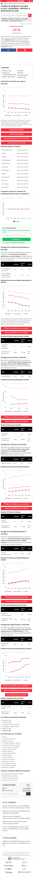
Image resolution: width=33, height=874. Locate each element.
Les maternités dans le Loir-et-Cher (16, 695)
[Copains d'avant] (8, 869)
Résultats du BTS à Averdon (9, 780)
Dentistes (20, 70)
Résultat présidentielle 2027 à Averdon (12, 774)
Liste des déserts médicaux (16, 130)
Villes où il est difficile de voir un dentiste (16, 421)
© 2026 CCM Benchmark (24, 855)
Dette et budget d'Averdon (9, 753)
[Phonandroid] (24, 872)
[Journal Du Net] (24, 862)
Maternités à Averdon (8, 761)
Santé (5, 788)
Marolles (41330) (6, 720)
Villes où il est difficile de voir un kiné (16, 601)
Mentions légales (7, 855)
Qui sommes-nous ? (8, 852)
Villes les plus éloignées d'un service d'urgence (16, 138)
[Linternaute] (8, 865)
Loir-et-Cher (21, 3)
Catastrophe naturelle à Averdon (11, 743)
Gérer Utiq (27, 854)
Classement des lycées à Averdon (11, 745)
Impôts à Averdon (7, 755)
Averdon (4, 737)
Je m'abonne (15, 239)
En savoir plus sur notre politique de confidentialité (13, 242)
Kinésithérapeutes (23, 75)
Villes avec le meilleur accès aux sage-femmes (17, 686)
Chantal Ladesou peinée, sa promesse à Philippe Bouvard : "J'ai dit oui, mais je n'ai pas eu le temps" (16, 806)
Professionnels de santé (10, 3)
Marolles (10, 18)
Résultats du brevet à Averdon (10, 778)
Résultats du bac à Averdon (9, 776)
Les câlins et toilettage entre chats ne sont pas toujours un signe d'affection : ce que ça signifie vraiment (15, 828)
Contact (15, 852)
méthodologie (25, 41)
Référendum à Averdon (8, 767)
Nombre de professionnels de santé (9, 73)
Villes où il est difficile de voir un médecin (16, 332)
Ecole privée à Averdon (8, 759)
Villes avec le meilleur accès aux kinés (17, 597)
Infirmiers (21, 73)
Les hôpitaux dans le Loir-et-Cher (16, 143)
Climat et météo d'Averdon (9, 749)
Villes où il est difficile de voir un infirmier (16, 508)
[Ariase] (8, 872)
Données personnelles (8, 854)
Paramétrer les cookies (19, 854)
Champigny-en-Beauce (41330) (10, 726)
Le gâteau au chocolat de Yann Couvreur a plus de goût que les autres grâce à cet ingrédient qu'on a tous (16, 843)
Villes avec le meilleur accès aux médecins (17, 328)
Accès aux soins (7, 70)
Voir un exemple (27, 788)
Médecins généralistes (9, 77)
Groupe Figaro (15, 855)
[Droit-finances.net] (24, 866)
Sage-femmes (22, 77)
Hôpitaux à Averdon (7, 741)
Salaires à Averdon (7, 751)
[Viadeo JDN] (24, 869)
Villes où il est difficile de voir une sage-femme (16, 690)
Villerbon (17, 18)
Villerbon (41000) (6, 722)
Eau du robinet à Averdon (9, 765)
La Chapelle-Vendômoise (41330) (11, 724)
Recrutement (26, 852)
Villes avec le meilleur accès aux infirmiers (17, 504)
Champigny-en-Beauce (16, 20)
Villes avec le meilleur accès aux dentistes (17, 417)
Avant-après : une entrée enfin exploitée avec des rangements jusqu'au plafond (16, 812)
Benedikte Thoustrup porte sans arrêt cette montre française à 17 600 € (14, 822)
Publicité (20, 852)
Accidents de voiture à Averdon (10, 747)
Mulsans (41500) (6, 728)
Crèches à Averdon (7, 757)
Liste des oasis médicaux (16, 134)
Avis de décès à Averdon (8, 739)
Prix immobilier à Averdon (9, 763)
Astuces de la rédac (8, 790)
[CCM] (8, 862)
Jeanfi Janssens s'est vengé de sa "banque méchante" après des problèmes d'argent (16, 817)
